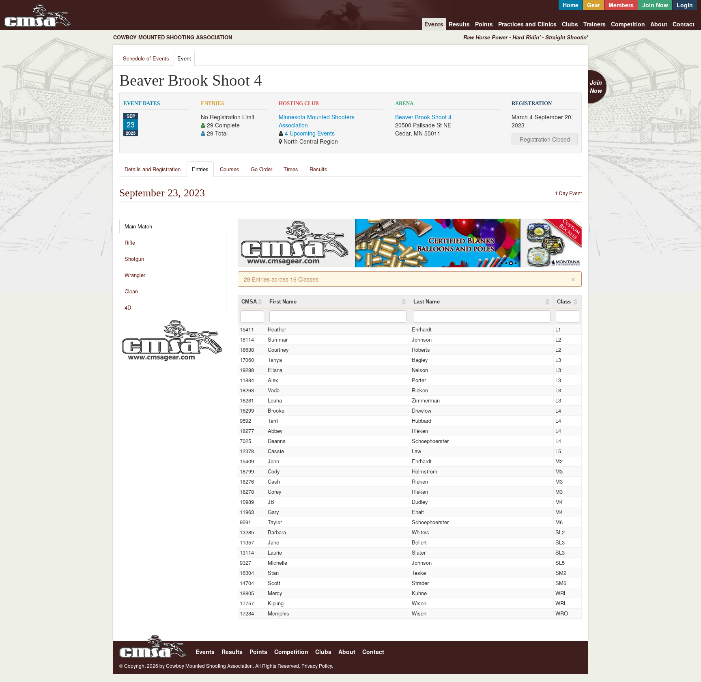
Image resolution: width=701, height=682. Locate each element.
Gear (593, 5)
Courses (229, 169)
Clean (131, 291)
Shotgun (134, 258)
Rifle (130, 242)
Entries (200, 169)
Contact (684, 24)
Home (570, 5)
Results (459, 24)
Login (685, 5)
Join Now (655, 5)
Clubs (570, 24)
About (658, 24)
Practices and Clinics (527, 24)
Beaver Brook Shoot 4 (423, 117)
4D (128, 307)
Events (433, 24)
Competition (628, 24)
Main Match (138, 226)
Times (291, 169)
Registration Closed (545, 139)
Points (484, 24)
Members (621, 5)
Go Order (261, 169)
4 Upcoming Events (310, 133)
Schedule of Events (146, 58)
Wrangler (135, 275)
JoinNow (596, 86)
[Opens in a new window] (172, 340)
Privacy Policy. (317, 665)
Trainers (594, 24)
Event (184, 58)
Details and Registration (153, 169)
